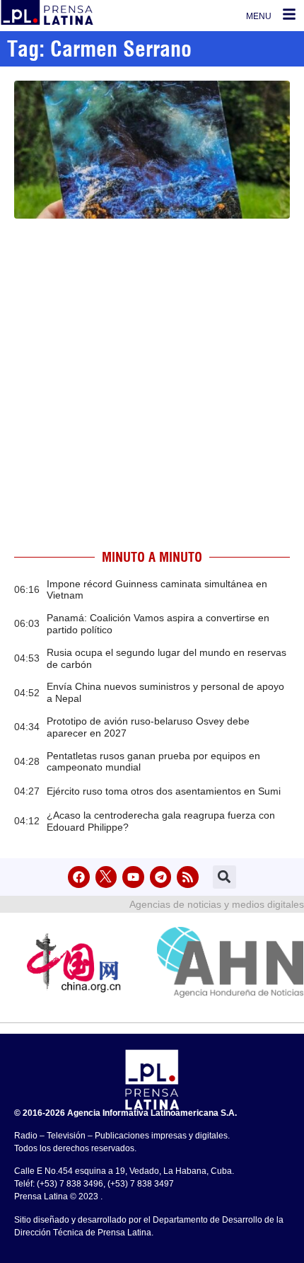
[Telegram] (161, 877)
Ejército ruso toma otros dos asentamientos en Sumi (164, 791)
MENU (258, 16)
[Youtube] (133, 877)
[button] (224, 877)
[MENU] (289, 14)
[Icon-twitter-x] (106, 877)
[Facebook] (79, 877)
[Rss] (188, 877)
